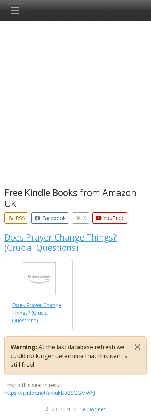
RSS (19, 217)
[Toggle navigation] (15, 10)
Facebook (53, 217)
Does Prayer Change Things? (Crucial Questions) (60, 242)
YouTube (113, 217)
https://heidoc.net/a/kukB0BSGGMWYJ (49, 392)
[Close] (137, 347)
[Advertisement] (75, 105)
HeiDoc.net (92, 409)
